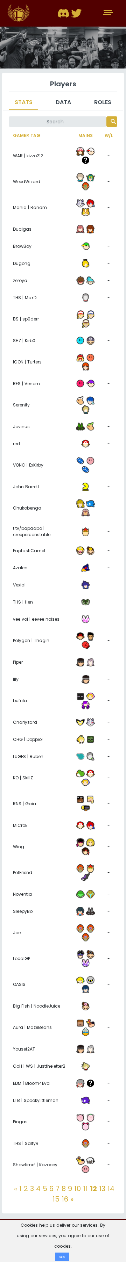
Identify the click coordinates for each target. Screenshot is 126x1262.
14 (110, 1189)
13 (102, 1189)
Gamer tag (26, 135)
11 (85, 1189)
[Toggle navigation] (108, 13)
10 (77, 1189)
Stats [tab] (24, 102)
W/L (109, 135)
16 (65, 1199)
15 (55, 1199)
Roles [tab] (102, 102)
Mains (85, 135)
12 (93, 1189)
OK (62, 1257)
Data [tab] (63, 102)
